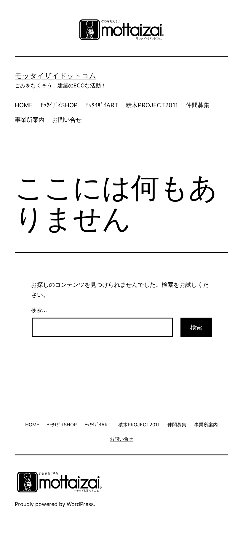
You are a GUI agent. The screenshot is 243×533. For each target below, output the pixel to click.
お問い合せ (67, 119)
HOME (24, 105)
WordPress (80, 504)
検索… (39, 310)
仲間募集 (198, 105)
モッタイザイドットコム (55, 75)
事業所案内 (29, 119)
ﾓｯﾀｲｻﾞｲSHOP (59, 105)
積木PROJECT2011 (152, 105)
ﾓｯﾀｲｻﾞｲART (102, 105)
